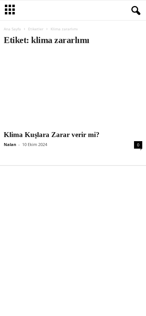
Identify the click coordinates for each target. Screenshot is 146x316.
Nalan (10, 144)
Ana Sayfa (12, 28)
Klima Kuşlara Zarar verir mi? (52, 135)
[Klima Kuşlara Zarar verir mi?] (73, 90)
